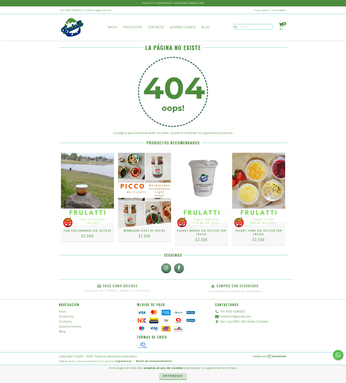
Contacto (156, 27)
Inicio (112, 27)
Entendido (173, 375)
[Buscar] (234, 26)
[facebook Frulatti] (179, 268)
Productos (132, 27)
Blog (205, 27)
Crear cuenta (261, 10)
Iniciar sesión (279, 10)
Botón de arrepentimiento (154, 361)
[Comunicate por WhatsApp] (338, 355)
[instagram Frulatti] (166, 268)
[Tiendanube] (269, 357)
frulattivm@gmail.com (98, 10)
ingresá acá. (124, 361)
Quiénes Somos (183, 27)
